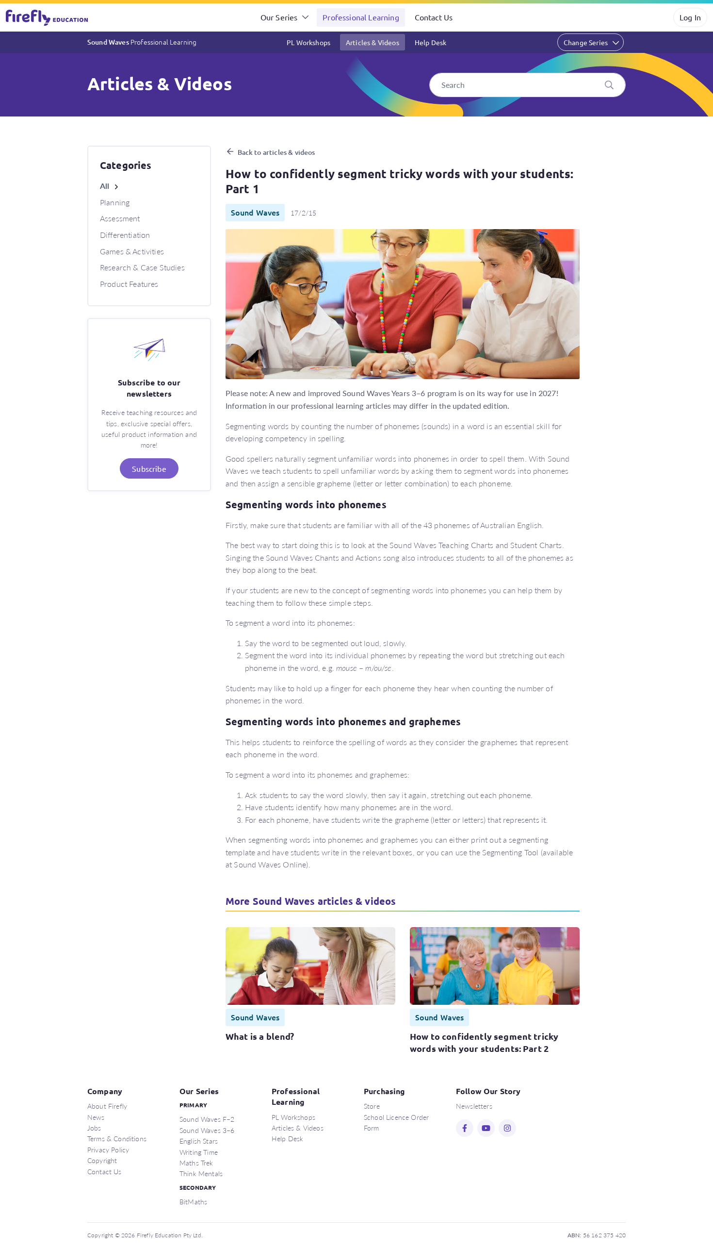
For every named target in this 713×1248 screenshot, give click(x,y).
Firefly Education (47, 17)
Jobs (94, 1127)
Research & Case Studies (142, 267)
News (96, 1117)
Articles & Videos (372, 42)
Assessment (120, 218)
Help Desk (430, 42)
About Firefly (107, 1106)
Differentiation (125, 234)
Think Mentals (201, 1173)
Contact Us (434, 17)
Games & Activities (132, 251)
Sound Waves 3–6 (206, 1130)
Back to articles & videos (276, 152)
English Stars (198, 1141)
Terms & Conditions (116, 1138)
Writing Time (198, 1152)
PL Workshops (308, 42)
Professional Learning (361, 17)
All (104, 185)
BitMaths (193, 1201)
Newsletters (474, 1106)
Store (372, 1106)
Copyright (102, 1160)
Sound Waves (141, 42)
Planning (115, 202)
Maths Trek (196, 1162)
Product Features (129, 283)
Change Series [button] (586, 42)
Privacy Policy (108, 1149)
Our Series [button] (279, 17)
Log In (690, 17)
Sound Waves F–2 (206, 1119)
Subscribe (149, 468)
